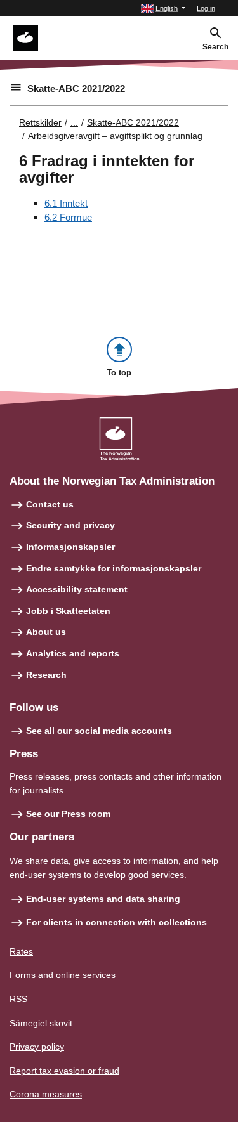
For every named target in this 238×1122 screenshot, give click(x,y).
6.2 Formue (68, 217)
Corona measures (46, 1094)
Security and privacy (70, 525)
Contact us (50, 504)
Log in (206, 8)
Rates (21, 951)
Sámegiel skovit (41, 1023)
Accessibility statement (77, 589)
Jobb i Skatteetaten (68, 611)
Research (46, 675)
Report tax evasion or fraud (64, 1071)
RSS (18, 999)
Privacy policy (37, 1046)
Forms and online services (63, 975)
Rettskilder (40, 122)
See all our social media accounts (99, 731)
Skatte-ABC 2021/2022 (76, 88)
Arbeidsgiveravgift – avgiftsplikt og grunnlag (115, 136)
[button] (163, 8)
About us (46, 632)
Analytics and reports (72, 653)
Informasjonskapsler (70, 547)
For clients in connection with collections (116, 922)
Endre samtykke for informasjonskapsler (113, 568)
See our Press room (68, 814)
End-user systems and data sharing (103, 899)
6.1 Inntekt (66, 203)
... (74, 122)
